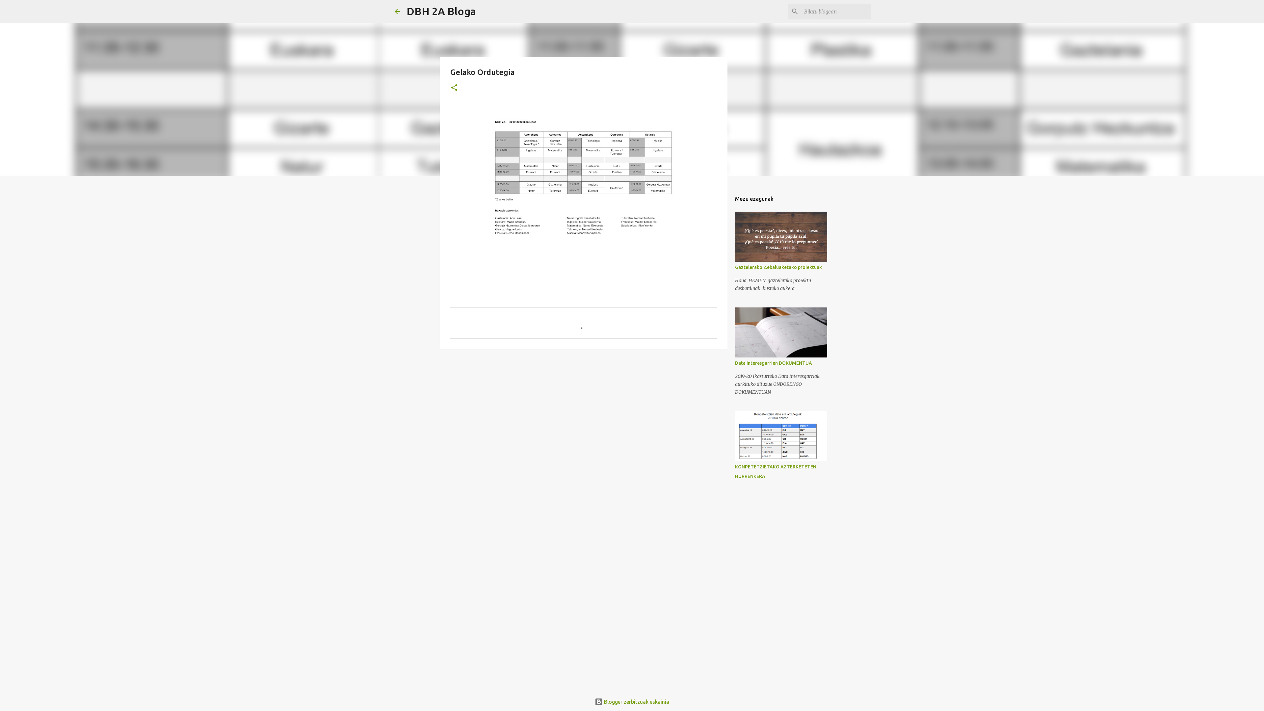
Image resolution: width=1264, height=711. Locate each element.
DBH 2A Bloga (441, 11)
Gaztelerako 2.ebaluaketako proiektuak (778, 267)
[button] (454, 88)
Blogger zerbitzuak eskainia (636, 702)
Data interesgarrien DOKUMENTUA (773, 363)
